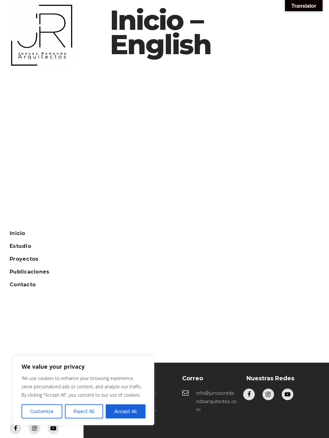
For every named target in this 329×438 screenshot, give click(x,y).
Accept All (125, 411)
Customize (42, 411)
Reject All (84, 411)
